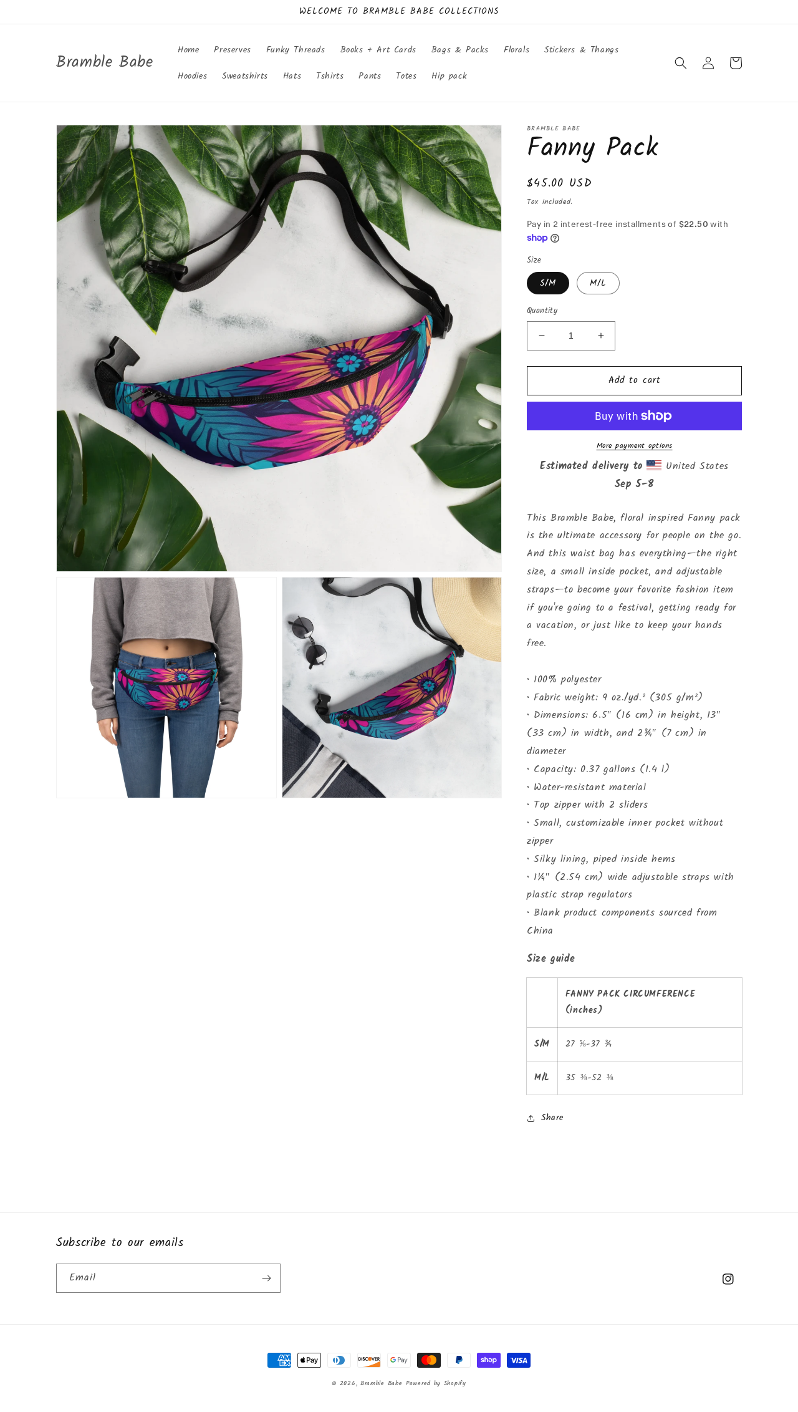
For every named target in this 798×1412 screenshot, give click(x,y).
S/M (548, 283)
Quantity (542, 311)
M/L (598, 283)
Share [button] (552, 1117)
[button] (681, 63)
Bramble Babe (381, 1383)
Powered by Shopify (436, 1383)
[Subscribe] (266, 1278)
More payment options (635, 446)
